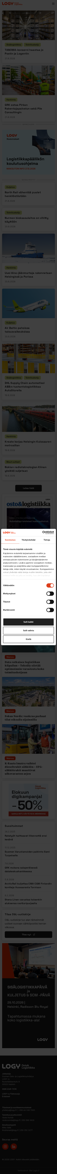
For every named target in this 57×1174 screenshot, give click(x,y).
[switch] (50, 593)
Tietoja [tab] (47, 540)
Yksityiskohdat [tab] (28, 540)
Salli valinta (28, 630)
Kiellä (28, 639)
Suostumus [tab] (10, 540)
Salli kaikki (28, 622)
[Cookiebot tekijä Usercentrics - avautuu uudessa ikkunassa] (42, 532)
